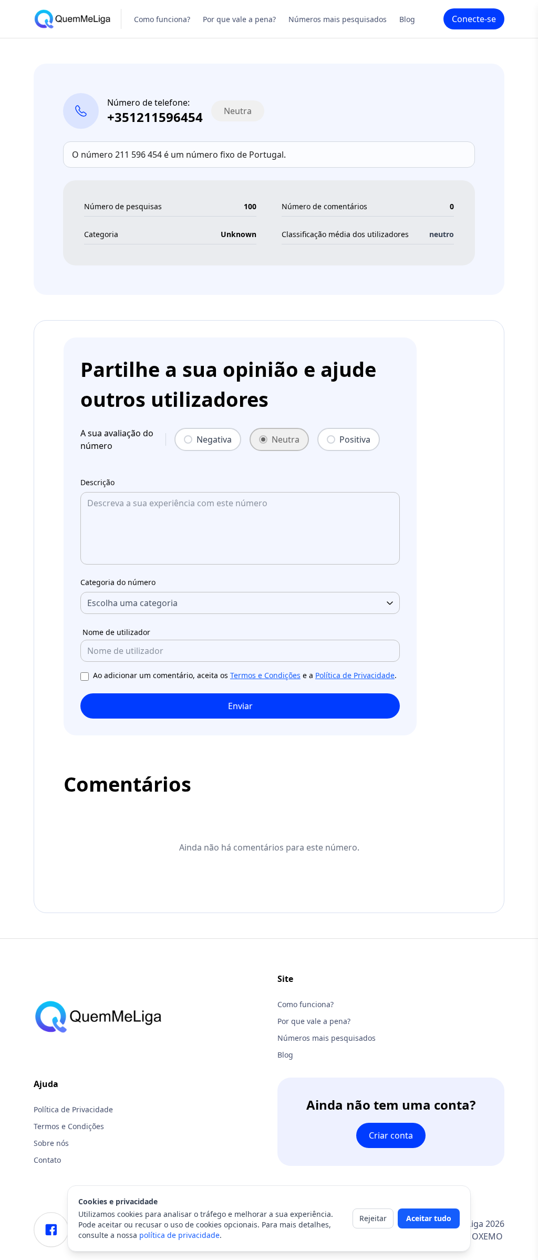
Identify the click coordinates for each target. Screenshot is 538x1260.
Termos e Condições (265, 675)
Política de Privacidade (355, 675)
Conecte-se (474, 19)
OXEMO (487, 1236)
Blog (407, 19)
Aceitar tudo (428, 1218)
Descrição (97, 482)
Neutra (285, 439)
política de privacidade (179, 1235)
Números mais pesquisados (337, 19)
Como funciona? (162, 19)
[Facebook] (51, 1229)
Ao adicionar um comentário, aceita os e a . (245, 675)
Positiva (354, 439)
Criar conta (391, 1135)
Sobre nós (51, 1143)
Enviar (240, 706)
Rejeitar (373, 1218)
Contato (47, 1160)
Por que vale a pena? (239, 19)
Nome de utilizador (116, 632)
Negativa (214, 439)
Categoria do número (118, 582)
